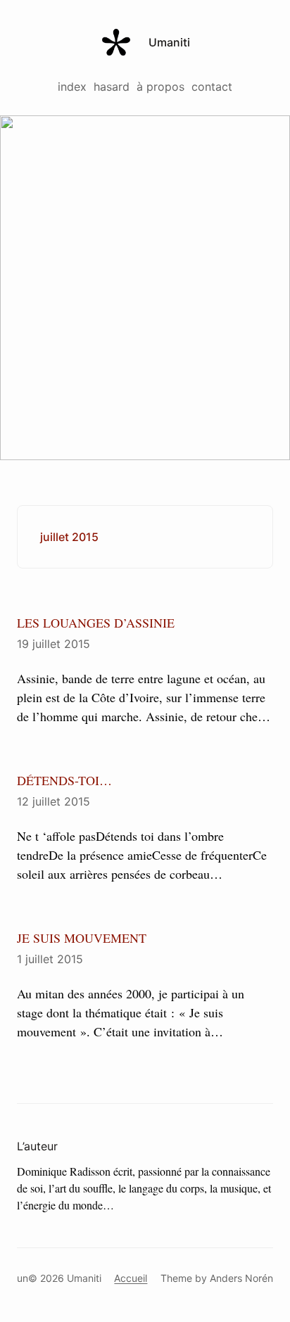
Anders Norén (241, 1278)
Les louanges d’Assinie (96, 622)
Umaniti (169, 42)
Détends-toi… (64, 780)
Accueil (130, 1278)
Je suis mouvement (81, 937)
